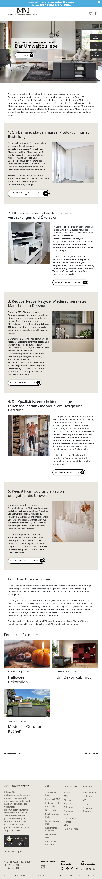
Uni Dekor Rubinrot (73, 677)
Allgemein (12, 672)
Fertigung (87, 796)
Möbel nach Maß (35, 152)
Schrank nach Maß (51, 794)
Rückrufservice (71, 828)
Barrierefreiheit (93, 876)
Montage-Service (68, 823)
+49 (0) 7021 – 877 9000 (17, 861)
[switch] (21, 844)
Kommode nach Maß (52, 822)
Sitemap (86, 804)
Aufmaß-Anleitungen (69, 805)
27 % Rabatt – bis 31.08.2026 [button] (63, 2)
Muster (67, 792)
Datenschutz (64, 876)
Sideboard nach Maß (52, 815)
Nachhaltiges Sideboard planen (24, 561)
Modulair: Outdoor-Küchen (25, 728)
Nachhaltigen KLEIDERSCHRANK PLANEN (26, 193)
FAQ (66, 796)
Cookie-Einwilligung (13, 851)
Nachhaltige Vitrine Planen (22, 383)
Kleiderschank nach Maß (52, 829)
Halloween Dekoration (18, 679)
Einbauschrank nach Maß (52, 804)
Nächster (90, 753)
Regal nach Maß (52, 799)
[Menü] (27, 836)
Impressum (55, 876)
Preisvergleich (70, 818)
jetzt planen (22, 55)
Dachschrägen (52, 810)
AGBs (71, 876)
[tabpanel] (27, 663)
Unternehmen (89, 792)
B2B (84, 800)
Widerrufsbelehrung (80, 876)
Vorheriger (13, 753)
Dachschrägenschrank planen (68, 282)
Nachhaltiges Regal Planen (67, 472)
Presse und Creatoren (87, 809)
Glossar (67, 800)
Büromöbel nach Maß (50, 843)
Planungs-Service (68, 812)
